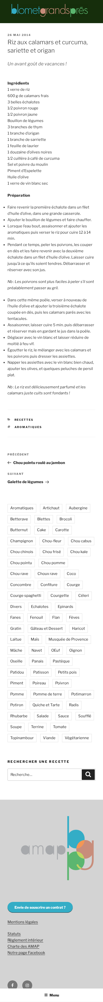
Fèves (74, 617)
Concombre (20, 584)
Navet (37, 650)
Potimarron (81, 694)
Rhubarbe (19, 716)
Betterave (19, 519)
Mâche (16, 650)
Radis (74, 705)
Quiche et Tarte (46, 705)
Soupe (16, 727)
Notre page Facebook (26, 952)
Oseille (16, 661)
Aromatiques (28, 427)
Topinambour (22, 738)
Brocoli (66, 519)
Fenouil (36, 617)
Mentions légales (23, 922)
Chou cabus (81, 541)
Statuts (14, 934)
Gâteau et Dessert (46, 628)
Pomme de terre (47, 694)
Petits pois (67, 672)
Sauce (63, 716)
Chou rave (19, 573)
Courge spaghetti (25, 595)
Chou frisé (51, 552)
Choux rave (48, 573)
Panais (38, 661)
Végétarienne (77, 738)
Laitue (16, 639)
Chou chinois (21, 552)
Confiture (49, 584)
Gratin (15, 628)
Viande (49, 738)
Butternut (19, 530)
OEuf (55, 650)
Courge (73, 584)
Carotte (62, 530)
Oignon (75, 650)
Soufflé (84, 716)
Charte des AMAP (23, 946)
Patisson (41, 672)
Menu (54, 995)
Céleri (83, 595)
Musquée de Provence (68, 639)
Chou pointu (21, 563)
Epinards (65, 606)
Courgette (59, 595)
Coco (71, 573)
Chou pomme (53, 563)
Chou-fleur (52, 541)
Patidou (17, 672)
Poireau (39, 683)
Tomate (59, 727)
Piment (16, 683)
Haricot (78, 628)
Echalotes (39, 606)
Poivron (62, 683)
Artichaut (51, 508)
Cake (41, 530)
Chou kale (79, 552)
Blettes (43, 519)
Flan (56, 617)
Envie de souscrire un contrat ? (40, 907)
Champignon (21, 541)
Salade (43, 716)
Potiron (16, 705)
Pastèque (61, 661)
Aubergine (78, 508)
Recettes (24, 420)
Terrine (37, 727)
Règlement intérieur (25, 940)
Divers (16, 606)
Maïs (35, 639)
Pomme (17, 694)
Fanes (15, 617)
